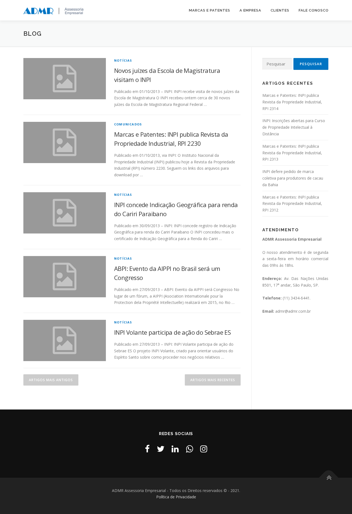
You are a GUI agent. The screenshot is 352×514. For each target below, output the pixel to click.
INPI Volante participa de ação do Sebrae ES (172, 332)
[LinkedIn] (175, 448)
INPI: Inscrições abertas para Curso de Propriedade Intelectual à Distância (293, 127)
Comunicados (128, 124)
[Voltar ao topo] (329, 477)
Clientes (280, 10)
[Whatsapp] (189, 448)
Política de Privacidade (176, 496)
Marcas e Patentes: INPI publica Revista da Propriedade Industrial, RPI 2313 (292, 153)
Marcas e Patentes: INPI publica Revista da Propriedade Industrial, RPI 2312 (292, 203)
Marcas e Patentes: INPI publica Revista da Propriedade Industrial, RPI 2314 (292, 102)
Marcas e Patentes (209, 10)
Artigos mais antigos (51, 380)
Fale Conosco (314, 10)
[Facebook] (147, 448)
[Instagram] (203, 448)
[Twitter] (160, 448)
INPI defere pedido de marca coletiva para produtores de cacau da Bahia (292, 178)
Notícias (123, 60)
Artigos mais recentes (212, 380)
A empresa (250, 10)
